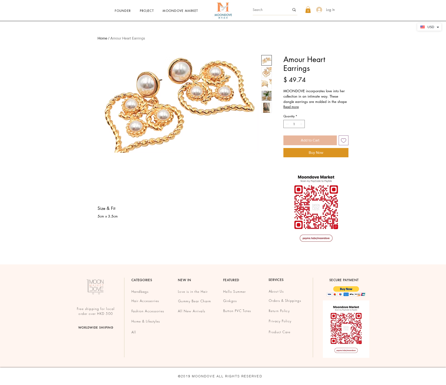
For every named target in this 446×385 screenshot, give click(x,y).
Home (102, 38)
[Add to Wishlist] (343, 140)
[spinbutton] (294, 124)
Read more (291, 107)
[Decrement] (287, 124)
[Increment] (301, 124)
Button (229, 311)
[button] (180, 10)
